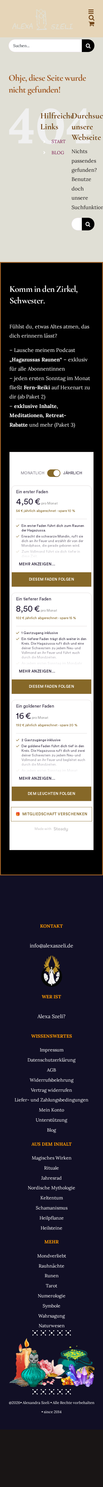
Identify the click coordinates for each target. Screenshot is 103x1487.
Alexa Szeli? (51, 1016)
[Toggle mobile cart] (91, 24)
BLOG (58, 152)
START (59, 141)
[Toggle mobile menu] (91, 12)
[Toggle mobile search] (91, 18)
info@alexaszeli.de (51, 945)
